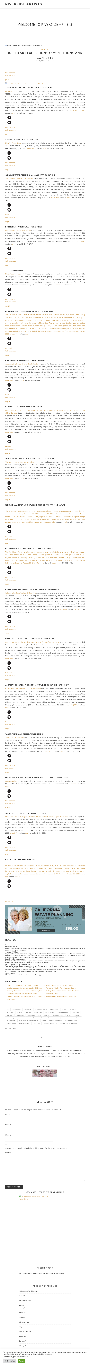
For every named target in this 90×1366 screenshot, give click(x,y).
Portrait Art (23, 1341)
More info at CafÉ (77, 110)
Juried (44, 1020)
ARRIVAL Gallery (11, 781)
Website (8, 1135)
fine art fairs (65, 1018)
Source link (9, 902)
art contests (27, 1009)
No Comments (49, 61)
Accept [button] (21, 1361)
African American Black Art (28, 1291)
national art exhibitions (50, 1023)
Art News (45, 49)
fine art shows (77, 1018)
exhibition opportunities (13, 1018)
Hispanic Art (23, 1327)
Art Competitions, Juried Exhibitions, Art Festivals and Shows (41, 1273)
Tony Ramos (12, 1028)
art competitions (16, 1009)
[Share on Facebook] (46, 117)
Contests (46, 1015)
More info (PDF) (71, 705)
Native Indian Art (25, 1331)
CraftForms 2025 (52, 642)
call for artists (38, 1012)
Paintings (22, 1336)
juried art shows (11, 1023)
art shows (19, 1012)
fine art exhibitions (53, 1018)
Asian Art (22, 1312)
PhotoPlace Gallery (12, 274)
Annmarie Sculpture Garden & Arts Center (21, 364)
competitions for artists (34, 1015)
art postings (10, 1012)
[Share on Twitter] (46, 122)
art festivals (73, 1009)
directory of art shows (73, 1015)
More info (31, 148)
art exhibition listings (41, 1009)
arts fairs (28, 1012)
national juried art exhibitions (68, 1023)
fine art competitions (39, 1018)
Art (7, 1009)
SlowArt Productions (13, 143)
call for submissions (62, 1012)
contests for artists (58, 1015)
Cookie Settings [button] (10, 1361)
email (14, 113)
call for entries (49, 1012)
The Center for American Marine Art (19, 178)
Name (8, 1114)
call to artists (75, 1012)
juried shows (36, 1023)
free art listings (11, 1020)
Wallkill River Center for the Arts (18, 230)
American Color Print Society (30, 688)
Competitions (20, 1015)
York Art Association (16, 737)
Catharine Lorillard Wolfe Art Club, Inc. (20, 593)
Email (8, 1125)
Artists (21, 1305)
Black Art (22, 1317)
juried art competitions (55, 1020)
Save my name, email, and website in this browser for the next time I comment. (36, 1148)
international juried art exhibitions (29, 1020)
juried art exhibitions (71, 1020)
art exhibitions (54, 1009)
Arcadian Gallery (11, 91)
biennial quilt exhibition (58, 817)
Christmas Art (24, 1322)
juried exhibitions (24, 1023)
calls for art (10, 1015)
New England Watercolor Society (21, 462)
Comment (9, 1152)
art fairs (64, 1009)
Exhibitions (27, 1018)
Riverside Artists (23, 4)
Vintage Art (23, 1346)
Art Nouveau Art (25, 1300)
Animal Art (22, 1296)
